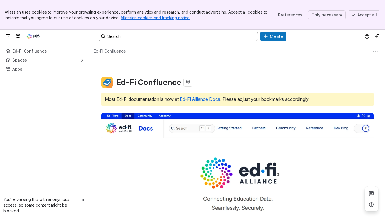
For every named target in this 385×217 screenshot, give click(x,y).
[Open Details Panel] (371, 204)
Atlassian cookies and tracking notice (155, 17)
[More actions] (375, 51)
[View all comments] (371, 193)
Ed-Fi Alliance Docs (200, 99)
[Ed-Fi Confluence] (33, 36)
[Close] (83, 200)
